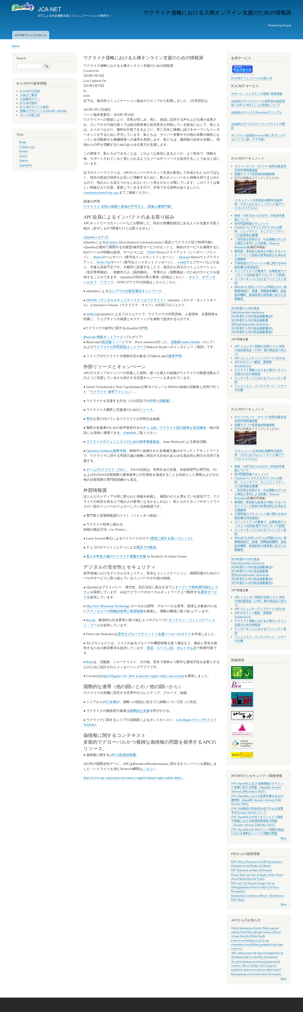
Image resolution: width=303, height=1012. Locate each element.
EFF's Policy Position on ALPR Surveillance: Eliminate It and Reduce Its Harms (257, 864)
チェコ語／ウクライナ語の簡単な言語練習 (174, 427)
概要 (255, 235)
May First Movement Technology (108, 606)
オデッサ (208, 277)
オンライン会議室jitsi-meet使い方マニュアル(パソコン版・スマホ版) (258, 137)
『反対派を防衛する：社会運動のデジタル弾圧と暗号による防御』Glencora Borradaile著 (260, 243)
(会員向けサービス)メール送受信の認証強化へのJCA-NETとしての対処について (258, 103)
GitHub (128, 432)
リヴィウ (106, 282)
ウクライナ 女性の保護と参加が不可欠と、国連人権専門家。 (128, 206)
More (284, 838)
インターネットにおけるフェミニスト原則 (260, 631)
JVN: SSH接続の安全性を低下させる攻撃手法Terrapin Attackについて (257, 810)
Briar (89, 662)
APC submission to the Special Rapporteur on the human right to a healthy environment (257, 955)
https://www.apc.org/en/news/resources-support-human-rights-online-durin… (134, 777)
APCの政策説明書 (123, 754)
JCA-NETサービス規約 (34, 107)
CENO (151, 252)
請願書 (164, 400)
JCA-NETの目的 (30, 91)
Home (15, 46)
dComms (112, 242)
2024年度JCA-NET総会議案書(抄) (252, 316)
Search (23, 156)
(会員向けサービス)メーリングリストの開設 (258, 126)
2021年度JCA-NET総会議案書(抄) (252, 332)
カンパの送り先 (30, 115)
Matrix (97, 257)
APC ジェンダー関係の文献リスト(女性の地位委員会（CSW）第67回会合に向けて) (260, 350)
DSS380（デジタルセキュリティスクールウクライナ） (126, 300)
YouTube (89, 724)
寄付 (89, 418)
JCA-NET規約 (28, 103)
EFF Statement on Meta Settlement (251, 870)
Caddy (182, 262)
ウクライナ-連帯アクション (110, 391)
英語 (150, 648)
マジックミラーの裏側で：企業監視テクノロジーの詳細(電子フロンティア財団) (260, 273)
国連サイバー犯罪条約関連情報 (254, 174)
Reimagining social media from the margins (256, 974)
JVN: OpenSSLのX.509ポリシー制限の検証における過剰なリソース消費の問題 (257, 831)
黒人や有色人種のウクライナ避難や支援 (116, 556)
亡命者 (111, 701)
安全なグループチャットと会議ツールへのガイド (154, 634)
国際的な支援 (140, 710)
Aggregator (25, 165)
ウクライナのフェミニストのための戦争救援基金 (122, 441)
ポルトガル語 (187, 648)
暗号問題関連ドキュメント (251, 223)
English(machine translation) (247, 312)
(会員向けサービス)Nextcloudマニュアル (256, 112)
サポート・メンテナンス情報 (250, 94)
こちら (148, 768)
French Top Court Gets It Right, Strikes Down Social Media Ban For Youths (257, 877)
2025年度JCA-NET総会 (245, 308)
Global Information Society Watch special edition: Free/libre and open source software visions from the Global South (256, 932)
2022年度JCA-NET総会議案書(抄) (252, 328)
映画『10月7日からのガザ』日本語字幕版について (259, 217)
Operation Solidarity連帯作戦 (106, 450)
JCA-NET (49, 9)
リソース (146, 409)
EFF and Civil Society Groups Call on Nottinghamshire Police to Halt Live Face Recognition (255, 887)
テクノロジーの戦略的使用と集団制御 (115, 611)
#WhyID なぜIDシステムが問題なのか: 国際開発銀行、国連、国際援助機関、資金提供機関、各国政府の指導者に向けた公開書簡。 (260, 293)
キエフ (194, 277)
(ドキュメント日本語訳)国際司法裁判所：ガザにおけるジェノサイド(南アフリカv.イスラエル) (259, 204)
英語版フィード (113, 342)
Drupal (287, 25)
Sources (23, 160)
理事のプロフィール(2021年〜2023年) (43, 111)
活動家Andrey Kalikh (185, 342)
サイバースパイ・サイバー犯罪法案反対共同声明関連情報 (260, 168)
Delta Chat (104, 262)
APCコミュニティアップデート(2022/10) (259, 358)
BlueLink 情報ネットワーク (103, 337)
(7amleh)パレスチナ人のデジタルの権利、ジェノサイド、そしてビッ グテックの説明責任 (259, 231)
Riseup (90, 620)
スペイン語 (165, 648)
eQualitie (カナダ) (96, 237)
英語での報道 (146, 547)
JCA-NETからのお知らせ (30, 35)
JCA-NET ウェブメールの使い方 (251, 78)
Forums (23, 151)
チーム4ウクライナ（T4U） (106, 469)
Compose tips (27, 147)
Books (22, 142)
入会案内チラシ (30, 99)
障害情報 (276, 94)
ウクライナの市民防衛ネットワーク (120, 347)
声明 (144, 328)
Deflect (91, 314)
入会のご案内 (28, 95)
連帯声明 (175, 356)
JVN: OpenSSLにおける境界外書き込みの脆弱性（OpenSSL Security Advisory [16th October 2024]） (257, 800)
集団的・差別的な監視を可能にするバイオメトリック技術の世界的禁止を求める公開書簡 (260, 255)
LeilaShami (183, 719)
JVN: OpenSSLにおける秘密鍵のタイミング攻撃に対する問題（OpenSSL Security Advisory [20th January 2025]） (257, 787)
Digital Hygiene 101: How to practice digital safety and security (142, 675)
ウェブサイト (203, 719)
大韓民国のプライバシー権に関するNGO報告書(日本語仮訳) (260, 265)
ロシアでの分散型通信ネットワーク (135, 291)
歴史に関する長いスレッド (171, 538)
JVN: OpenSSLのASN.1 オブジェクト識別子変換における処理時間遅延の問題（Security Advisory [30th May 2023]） (257, 821)
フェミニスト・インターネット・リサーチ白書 (260, 388)
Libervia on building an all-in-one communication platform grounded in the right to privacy (257, 944)
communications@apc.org (100, 192)
